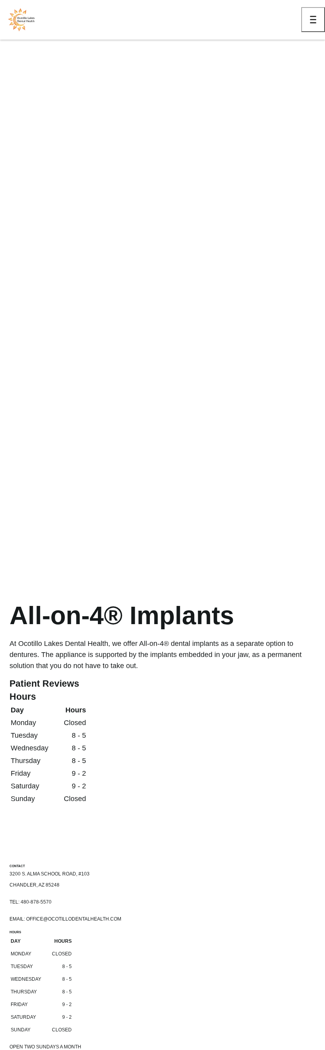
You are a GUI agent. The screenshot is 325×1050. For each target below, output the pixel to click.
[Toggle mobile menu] (313, 19)
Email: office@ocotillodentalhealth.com (65, 919)
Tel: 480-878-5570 (31, 902)
